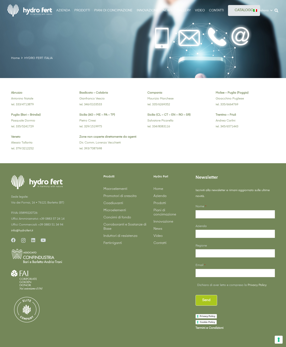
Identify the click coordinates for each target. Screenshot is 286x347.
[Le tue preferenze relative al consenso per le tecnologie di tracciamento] (279, 340)
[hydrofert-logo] (30, 10)
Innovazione (163, 221)
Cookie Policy (207, 322)
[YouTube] (43, 240)
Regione (201, 245)
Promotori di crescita (120, 196)
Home (158, 189)
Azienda (159, 196)
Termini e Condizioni (209, 327)
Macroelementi (115, 189)
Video (158, 236)
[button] (226, 10)
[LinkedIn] (33, 240)
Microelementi (114, 210)
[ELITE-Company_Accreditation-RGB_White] (27, 309)
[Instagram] (23, 240)
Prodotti (159, 203)
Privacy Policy (257, 285)
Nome (201, 206)
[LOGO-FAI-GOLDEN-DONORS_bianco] (27, 280)
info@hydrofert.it (22, 230)
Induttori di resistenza (120, 236)
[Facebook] (13, 240)
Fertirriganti (112, 243)
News (157, 229)
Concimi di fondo (117, 217)
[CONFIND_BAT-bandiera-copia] (50, 256)
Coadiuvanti (113, 203)
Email (200, 265)
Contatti (159, 243)
